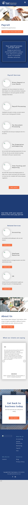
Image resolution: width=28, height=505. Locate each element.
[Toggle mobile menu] (25, 2)
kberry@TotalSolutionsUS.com (14, 474)
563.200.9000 (21, 472)
